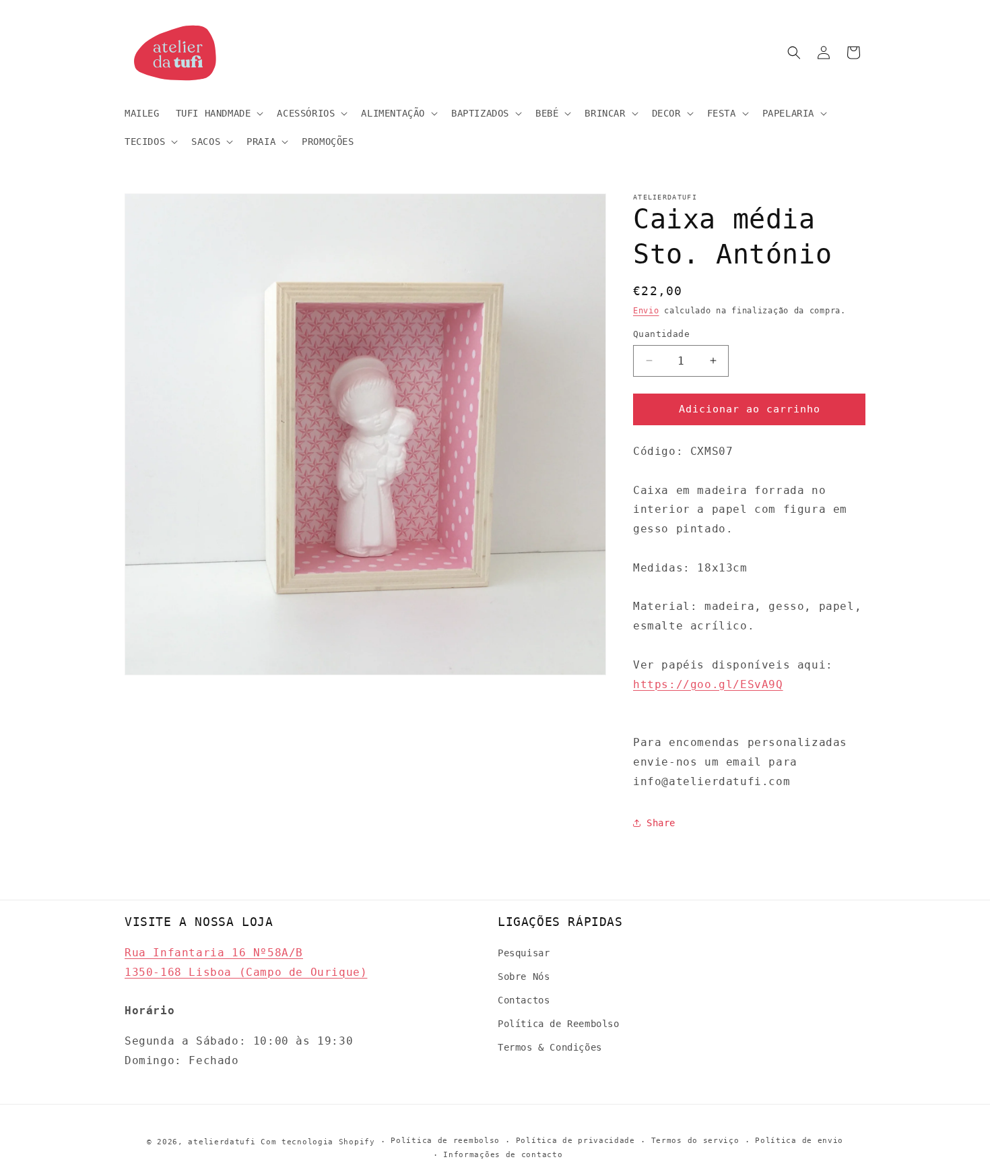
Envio (646, 310)
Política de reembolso (445, 1141)
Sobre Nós (524, 975)
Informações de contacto (502, 1154)
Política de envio (799, 1141)
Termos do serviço (695, 1141)
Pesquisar (524, 952)
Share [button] (661, 822)
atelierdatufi (221, 1142)
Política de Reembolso (559, 1023)
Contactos (524, 1000)
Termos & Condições (550, 1047)
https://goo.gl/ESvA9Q (708, 684)
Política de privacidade (575, 1141)
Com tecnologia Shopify (317, 1142)
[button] (218, 113)
